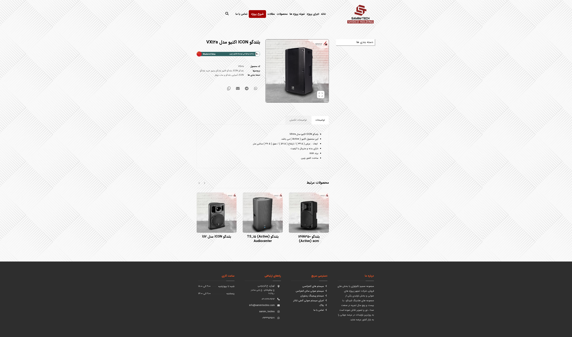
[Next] (199, 183)
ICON (241, 75)
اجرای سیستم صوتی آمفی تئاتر (308, 300)
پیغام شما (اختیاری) (557, 294)
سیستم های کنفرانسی (313, 286)
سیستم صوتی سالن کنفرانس (310, 291)
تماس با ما (318, 310)
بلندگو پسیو (216, 71)
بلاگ (321, 305)
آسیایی (235, 75)
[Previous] (204, 183)
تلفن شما (562, 279)
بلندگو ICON (238, 71)
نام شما (563, 265)
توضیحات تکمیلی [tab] (298, 120)
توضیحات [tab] (320, 120)
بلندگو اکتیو (227, 71)
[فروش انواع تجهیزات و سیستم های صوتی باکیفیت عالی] (360, 13)
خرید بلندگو (205, 71)
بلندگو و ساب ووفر (223, 75)
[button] (227, 13)
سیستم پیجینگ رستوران (312, 296)
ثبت (563, 327)
